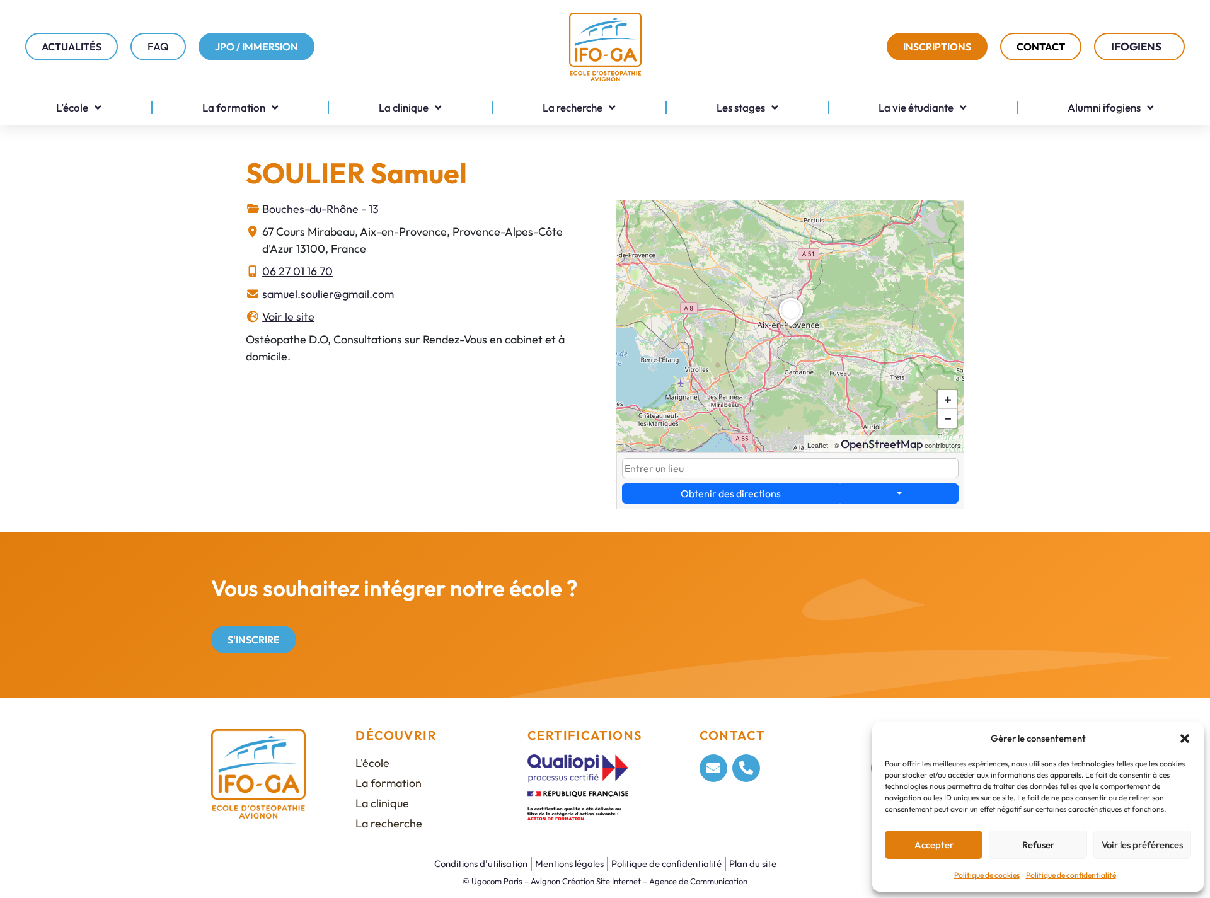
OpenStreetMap (882, 444)
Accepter (934, 845)
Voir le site (288, 316)
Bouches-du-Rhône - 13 (320, 209)
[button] (1184, 738)
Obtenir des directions (731, 493)
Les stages (741, 107)
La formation (233, 107)
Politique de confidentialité (1071, 875)
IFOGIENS (1136, 46)
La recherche (572, 107)
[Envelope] (713, 768)
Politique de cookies (987, 875)
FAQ (158, 46)
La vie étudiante (916, 107)
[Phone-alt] (746, 768)
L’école (72, 107)
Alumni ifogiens (1104, 107)
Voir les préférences (1142, 845)
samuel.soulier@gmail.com (328, 294)
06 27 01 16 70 (297, 271)
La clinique (404, 107)
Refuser (1038, 845)
